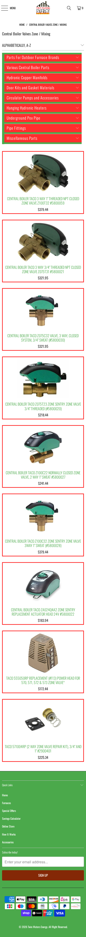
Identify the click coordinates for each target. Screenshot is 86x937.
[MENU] (2, 8)
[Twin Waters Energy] (43, 8)
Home (5, 795)
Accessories (8, 842)
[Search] (69, 8)
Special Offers (9, 811)
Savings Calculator (11, 818)
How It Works (9, 834)
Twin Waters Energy (37, 927)
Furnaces (6, 803)
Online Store (8, 826)
